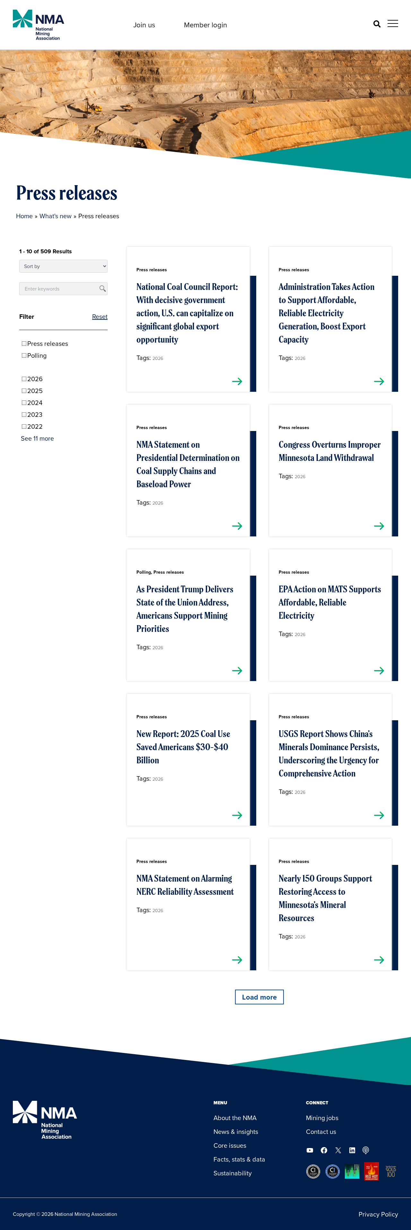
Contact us (321, 1131)
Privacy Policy (378, 1214)
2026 (158, 358)
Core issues (230, 1145)
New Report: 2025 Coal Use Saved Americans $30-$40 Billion (183, 747)
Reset (100, 316)
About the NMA (235, 1117)
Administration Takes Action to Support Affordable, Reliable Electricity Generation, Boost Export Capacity (326, 313)
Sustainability (233, 1173)
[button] (144, 24)
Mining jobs (322, 1117)
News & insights (236, 1131)
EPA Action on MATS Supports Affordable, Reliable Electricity (330, 602)
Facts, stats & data (239, 1159)
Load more (259, 997)
